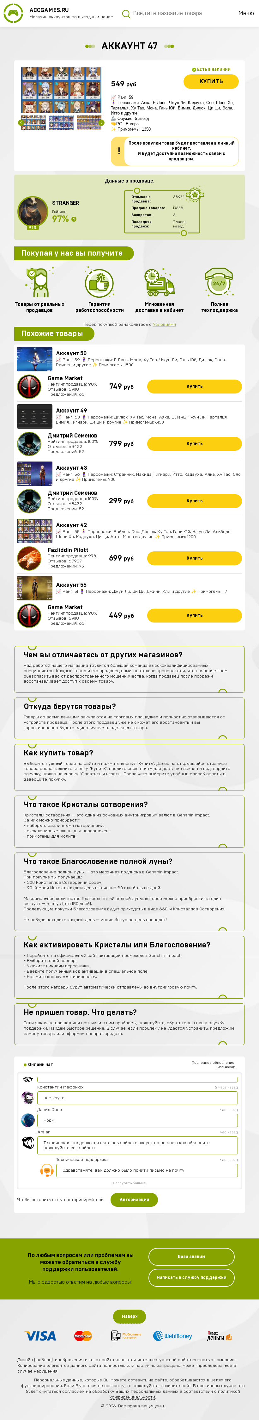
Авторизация (134, 1200)
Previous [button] (21, 123)
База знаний (191, 1257)
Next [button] (101, 123)
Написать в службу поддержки (191, 1277)
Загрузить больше (129, 1183)
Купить (211, 81)
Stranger (65, 203)
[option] (61, 90)
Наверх (130, 1316)
